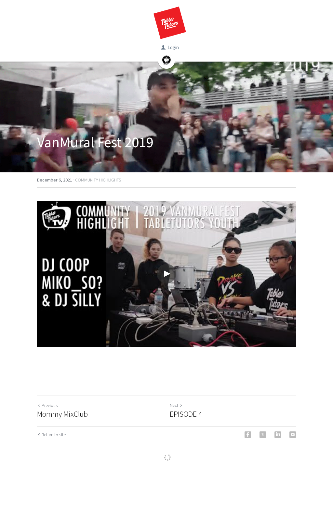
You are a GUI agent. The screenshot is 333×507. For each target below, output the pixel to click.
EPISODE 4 (186, 414)
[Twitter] (263, 434)
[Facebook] (248, 434)
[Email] (292, 434)
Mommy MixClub (62, 414)
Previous (50, 405)
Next (174, 405)
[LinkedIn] (277, 434)
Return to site (54, 435)
